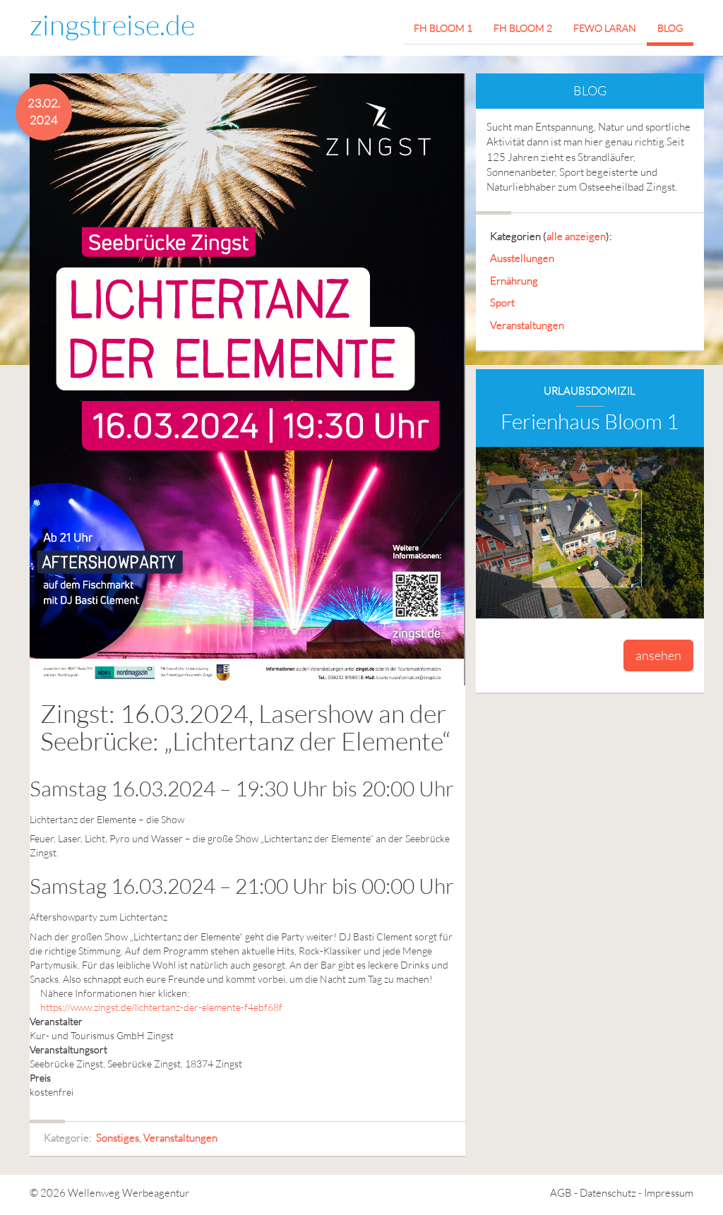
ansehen (658, 655)
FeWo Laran (604, 28)
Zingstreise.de (112, 24)
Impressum (668, 1192)
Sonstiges (117, 1137)
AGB (561, 1192)
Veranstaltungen (180, 1137)
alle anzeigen (576, 236)
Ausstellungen (522, 258)
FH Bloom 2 (523, 28)
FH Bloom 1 (443, 28)
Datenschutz (608, 1192)
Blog (670, 28)
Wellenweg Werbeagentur (128, 1192)
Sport (502, 302)
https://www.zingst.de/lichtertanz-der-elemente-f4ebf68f (161, 1007)
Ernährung (514, 280)
